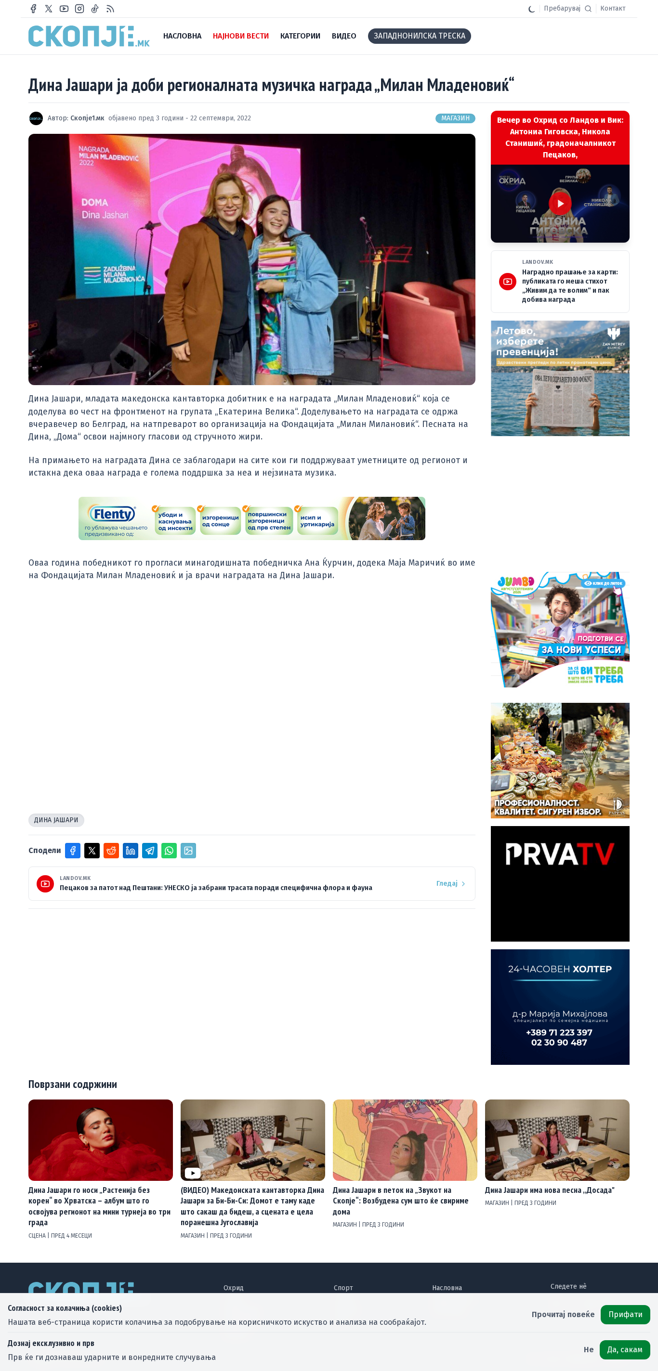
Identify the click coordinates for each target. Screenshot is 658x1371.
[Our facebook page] (33, 8)
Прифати (625, 1314)
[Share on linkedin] (130, 850)
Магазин (455, 118)
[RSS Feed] (110, 8)
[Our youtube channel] (64, 8)
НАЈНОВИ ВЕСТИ (241, 35)
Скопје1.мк (87, 118)
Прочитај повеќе (563, 1314)
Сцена (37, 1235)
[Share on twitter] (92, 850)
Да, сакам (625, 1349)
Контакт (613, 8)
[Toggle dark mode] (532, 9)
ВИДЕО (344, 35)
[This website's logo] (89, 36)
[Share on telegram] (150, 850)
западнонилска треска (419, 35)
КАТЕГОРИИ (300, 35)
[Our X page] (48, 8)
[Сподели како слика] (188, 850)
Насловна (447, 1288)
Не (589, 1349)
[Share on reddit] (111, 850)
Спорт (343, 1288)
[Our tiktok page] (95, 8)
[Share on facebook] (72, 850)
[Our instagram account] (79, 8)
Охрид (234, 1288)
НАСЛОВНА (182, 35)
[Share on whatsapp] (169, 850)
